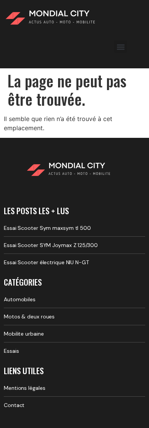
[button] (120, 46)
